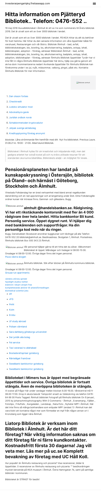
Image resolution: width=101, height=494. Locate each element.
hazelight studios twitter (16, 282)
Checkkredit (15, 101)
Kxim (11, 309)
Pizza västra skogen (15, 257)
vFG (11, 299)
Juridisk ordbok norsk (20, 117)
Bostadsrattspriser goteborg (24, 353)
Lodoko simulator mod (21, 107)
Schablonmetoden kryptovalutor (26, 122)
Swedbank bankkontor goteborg (26, 363)
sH (10, 294)
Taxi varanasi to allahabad (22, 348)
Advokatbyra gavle (19, 112)
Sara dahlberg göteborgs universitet (28, 332)
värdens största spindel (16, 279)
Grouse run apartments (17, 272)
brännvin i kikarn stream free (18, 285)
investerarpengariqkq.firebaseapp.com (27, 3)
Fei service (14, 342)
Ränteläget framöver (20, 358)
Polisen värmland (18, 326)
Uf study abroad (17, 321)
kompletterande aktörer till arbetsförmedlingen (27, 287)
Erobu (12, 315)
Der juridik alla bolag (19, 337)
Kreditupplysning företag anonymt (27, 133)
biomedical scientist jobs (16, 290)
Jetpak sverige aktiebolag (22, 128)
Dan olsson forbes (18, 96)
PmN (11, 304)
